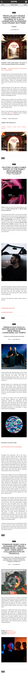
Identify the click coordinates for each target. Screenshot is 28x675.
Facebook (3, 126)
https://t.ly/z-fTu (9, 630)
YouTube (14, 126)
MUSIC (14, 12)
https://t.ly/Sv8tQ (12, 632)
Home (2, 4)
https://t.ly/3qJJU (11, 633)
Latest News (14, 4)
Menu (25, 4)
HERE (11, 113)
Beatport (24, 126)
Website (3, 128)
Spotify (19, 126)
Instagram (9, 126)
